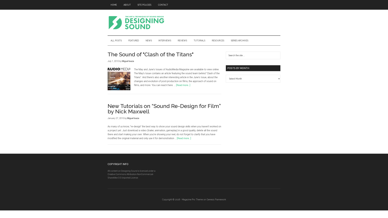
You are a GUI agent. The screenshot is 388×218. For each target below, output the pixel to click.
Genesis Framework (216, 199)
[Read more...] (183, 85)
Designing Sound (136, 22)
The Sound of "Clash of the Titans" (151, 54)
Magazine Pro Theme (192, 199)
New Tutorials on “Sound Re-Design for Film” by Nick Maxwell (164, 109)
